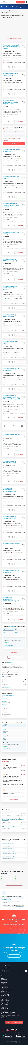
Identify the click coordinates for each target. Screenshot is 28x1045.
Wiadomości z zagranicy (6, 995)
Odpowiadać (20, 66)
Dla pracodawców (20, 2)
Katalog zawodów (4, 991)
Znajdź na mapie (4, 987)
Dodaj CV (8, 1022)
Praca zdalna (4, 1006)
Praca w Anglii (4, 1003)
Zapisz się (14, 143)
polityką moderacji (20, 906)
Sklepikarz (4, 701)
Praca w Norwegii (4, 1002)
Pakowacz (4, 707)
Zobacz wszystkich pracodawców (14, 884)
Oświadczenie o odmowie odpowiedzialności (10, 1013)
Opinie (2, 978)
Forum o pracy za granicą (6, 988)
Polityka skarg (4, 1016)
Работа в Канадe (4, 1008)
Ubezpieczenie (4, 979)
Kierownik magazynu (6, 712)
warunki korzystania (13, 138)
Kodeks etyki (3, 1017)
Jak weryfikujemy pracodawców (8, 1012)
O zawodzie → (4, 698)
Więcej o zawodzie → (6, 687)
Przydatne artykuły (5, 994)
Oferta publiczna (4, 1011)
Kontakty (3, 983)
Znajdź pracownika (5, 990)
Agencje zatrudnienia (5, 986)
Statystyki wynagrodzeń (6, 992)
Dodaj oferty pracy (17, 1022)
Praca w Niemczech (5, 1000)
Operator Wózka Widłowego (8, 695)
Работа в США (4, 1007)
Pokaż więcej (14, 652)
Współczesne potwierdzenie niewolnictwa (10, 1015)
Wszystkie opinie (14, 799)
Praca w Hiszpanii (4, 1004)
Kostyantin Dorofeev (6, 899)
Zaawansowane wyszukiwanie (14, 38)
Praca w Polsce (4, 999)
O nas (2, 975)
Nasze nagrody (4, 982)
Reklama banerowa (5, 981)
